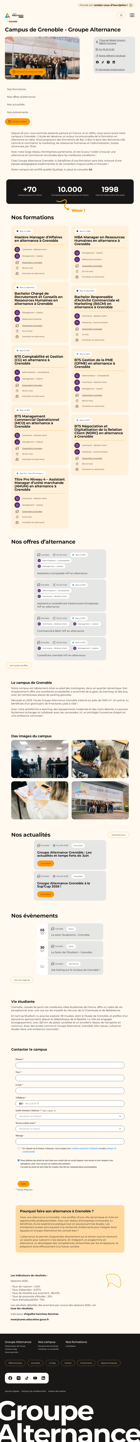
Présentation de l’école (15, 1346)
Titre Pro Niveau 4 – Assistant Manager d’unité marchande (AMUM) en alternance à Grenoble (39, 484)
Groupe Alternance (18, 1341)
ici (90, 169)
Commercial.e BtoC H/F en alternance (60, 630)
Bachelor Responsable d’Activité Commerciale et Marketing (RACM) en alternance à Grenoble (96, 302)
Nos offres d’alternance (21, 96)
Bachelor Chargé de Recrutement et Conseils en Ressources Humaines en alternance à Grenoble (38, 298)
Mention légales (12, 1391)
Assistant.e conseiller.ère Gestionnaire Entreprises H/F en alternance (67, 605)
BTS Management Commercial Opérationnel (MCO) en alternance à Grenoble (36, 421)
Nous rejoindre (11, 1352)
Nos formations (16, 89)
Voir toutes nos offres (19, 665)
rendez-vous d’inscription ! (111, 5)
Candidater (71, 1346)
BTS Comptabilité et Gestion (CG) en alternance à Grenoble (38, 359)
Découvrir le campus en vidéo (29, 72)
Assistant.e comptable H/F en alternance (62, 573)
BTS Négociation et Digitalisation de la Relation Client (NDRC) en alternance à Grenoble (98, 431)
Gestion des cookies (57, 1391)
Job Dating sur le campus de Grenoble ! (75, 969)
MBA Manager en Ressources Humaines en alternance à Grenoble (99, 240)
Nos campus (46, 1341)
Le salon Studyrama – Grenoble (70, 934)
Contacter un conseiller (48, 1349)
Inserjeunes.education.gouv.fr (30, 1319)
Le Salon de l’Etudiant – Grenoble (71, 952)
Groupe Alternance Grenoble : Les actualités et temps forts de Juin (64, 854)
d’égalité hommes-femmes (41, 1314)
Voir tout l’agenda (22, 980)
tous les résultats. (22, 1308)
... (5, 21)
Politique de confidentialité (33, 1391)
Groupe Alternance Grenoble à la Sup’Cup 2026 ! (63, 884)
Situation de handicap (48, 1346)
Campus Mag (11, 1349)
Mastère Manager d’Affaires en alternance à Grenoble (38, 239)
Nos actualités (16, 104)
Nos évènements (17, 112)
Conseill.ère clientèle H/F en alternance (61, 655)
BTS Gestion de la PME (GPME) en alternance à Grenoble (94, 363)
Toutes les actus (118, 835)
